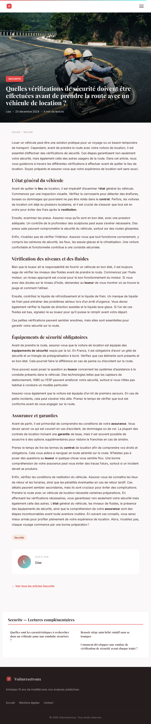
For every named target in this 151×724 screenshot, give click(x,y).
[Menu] (141, 6)
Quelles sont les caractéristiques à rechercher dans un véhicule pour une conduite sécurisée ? (39, 636)
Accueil (16, 131)
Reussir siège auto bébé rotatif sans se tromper (105, 634)
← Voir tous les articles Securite (33, 586)
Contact (48, 702)
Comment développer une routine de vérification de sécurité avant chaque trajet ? (109, 646)
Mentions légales (29, 702)
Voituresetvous (27, 678)
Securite (14, 78)
